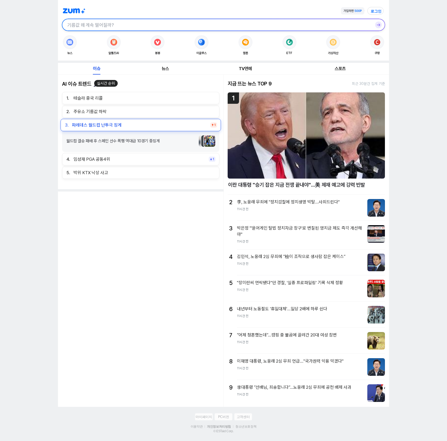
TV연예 (245, 68)
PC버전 (223, 417)
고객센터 (243, 417)
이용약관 (197, 426)
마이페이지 (204, 417)
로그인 (376, 11)
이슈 (96, 68)
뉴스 (165, 68)
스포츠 (340, 68)
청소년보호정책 (245, 426)
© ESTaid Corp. (223, 431)
